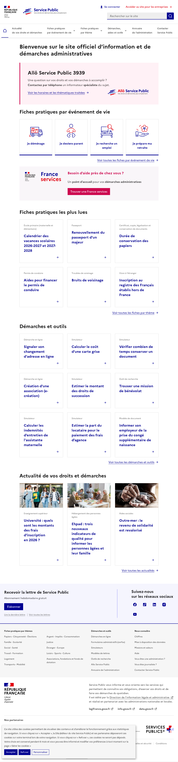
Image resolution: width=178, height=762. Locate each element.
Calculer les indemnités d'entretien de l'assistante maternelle (36, 435)
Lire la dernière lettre (14, 614)
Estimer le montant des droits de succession (88, 390)
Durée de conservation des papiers (133, 240)
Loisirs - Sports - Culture (58, 653)
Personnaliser (40, 752)
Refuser (25, 752)
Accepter (11, 752)
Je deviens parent (71, 143)
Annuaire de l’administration (142, 30)
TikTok (144, 604)
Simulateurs (97, 647)
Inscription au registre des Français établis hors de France (136, 287)
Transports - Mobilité (14, 664)
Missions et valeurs (144, 647)
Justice (50, 642)
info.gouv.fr (125, 709)
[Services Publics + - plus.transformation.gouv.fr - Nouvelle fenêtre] (160, 729)
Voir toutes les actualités (138, 570)
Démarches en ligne (101, 636)
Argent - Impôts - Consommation (63, 636)
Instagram (164, 604)
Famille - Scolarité (13, 642)
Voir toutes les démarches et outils (131, 462)
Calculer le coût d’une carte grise (86, 349)
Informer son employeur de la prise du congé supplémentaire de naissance (135, 435)
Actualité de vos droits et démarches (27, 30)
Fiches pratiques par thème (90, 30)
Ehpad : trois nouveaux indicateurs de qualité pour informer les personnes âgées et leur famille (88, 538)
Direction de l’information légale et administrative (140, 697)
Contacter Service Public (164, 30)
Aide (137, 653)
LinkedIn (154, 604)
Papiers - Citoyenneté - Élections (20, 636)
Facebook (134, 604)
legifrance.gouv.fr (99, 709)
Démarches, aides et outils (115, 30)
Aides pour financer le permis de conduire (40, 285)
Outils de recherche (101, 658)
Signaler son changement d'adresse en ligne (39, 351)
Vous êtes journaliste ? (146, 664)
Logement (9, 658)
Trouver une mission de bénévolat (136, 388)
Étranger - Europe (55, 647)
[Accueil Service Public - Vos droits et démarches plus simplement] (45, 15)
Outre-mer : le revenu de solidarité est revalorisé (136, 525)
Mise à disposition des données (150, 642)
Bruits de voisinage (87, 280)
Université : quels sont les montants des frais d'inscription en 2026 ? (39, 530)
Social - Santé (11, 647)
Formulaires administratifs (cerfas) (108, 642)
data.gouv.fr (146, 709)
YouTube (134, 614)
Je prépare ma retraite (142, 145)
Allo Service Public (100, 664)
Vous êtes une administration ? (150, 658)
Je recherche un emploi (106, 145)
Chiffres (139, 636)
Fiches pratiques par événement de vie (59, 30)
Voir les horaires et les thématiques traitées (56, 93)
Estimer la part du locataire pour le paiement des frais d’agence (87, 433)
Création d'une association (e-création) (36, 390)
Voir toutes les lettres (39, 614)
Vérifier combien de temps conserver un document (136, 351)
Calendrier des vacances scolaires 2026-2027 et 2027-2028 (40, 243)
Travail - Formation (13, 653)
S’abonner (13, 607)
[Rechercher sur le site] (170, 16)
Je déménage (35, 143)
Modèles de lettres (100, 653)
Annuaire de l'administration (105, 670)
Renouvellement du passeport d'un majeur (88, 237)
